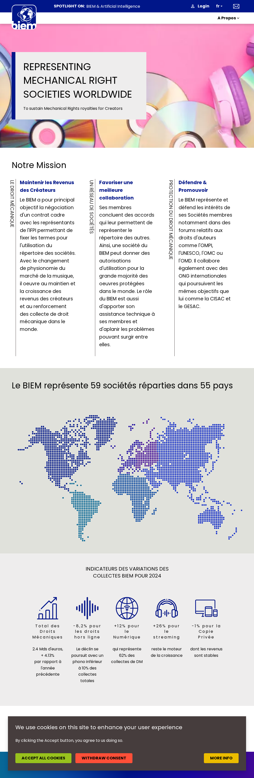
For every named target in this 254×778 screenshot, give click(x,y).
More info (221, 758)
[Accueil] (24, 17)
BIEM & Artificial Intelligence (113, 6)
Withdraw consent (104, 758)
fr (218, 6)
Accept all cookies (43, 758)
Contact (236, 6)
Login (203, 6)
